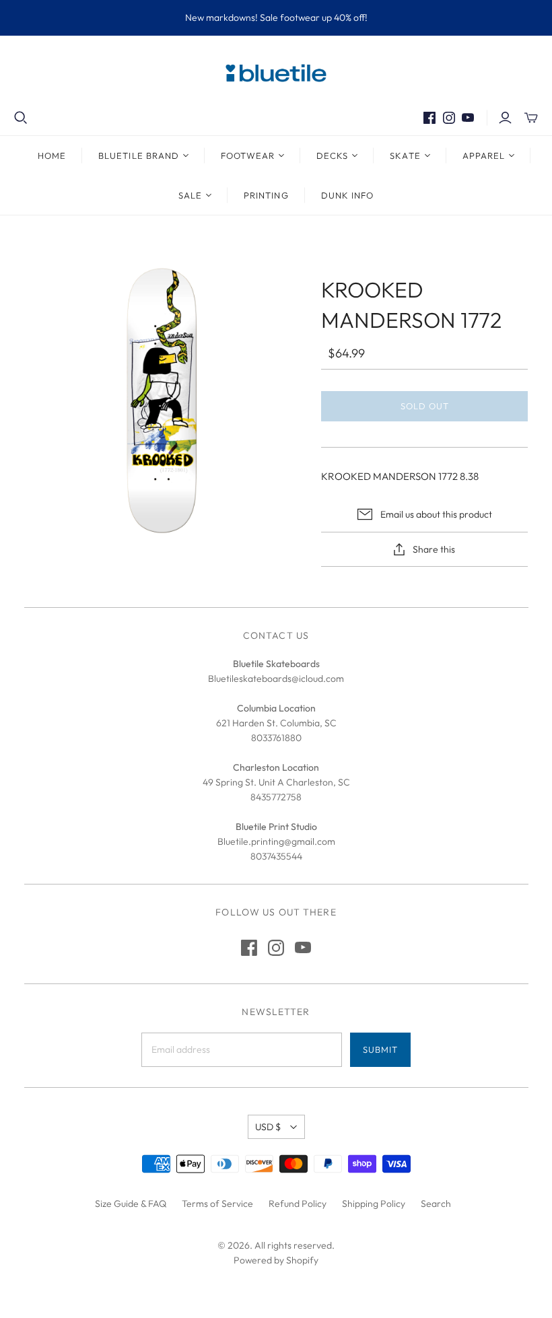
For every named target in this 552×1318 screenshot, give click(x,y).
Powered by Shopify (276, 1260)
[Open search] (21, 118)
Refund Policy (297, 1204)
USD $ (268, 1127)
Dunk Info (347, 195)
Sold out (425, 406)
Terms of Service (217, 1204)
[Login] (505, 117)
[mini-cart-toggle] (531, 117)
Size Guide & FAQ (130, 1204)
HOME (52, 155)
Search (436, 1204)
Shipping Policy (373, 1204)
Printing (266, 195)
